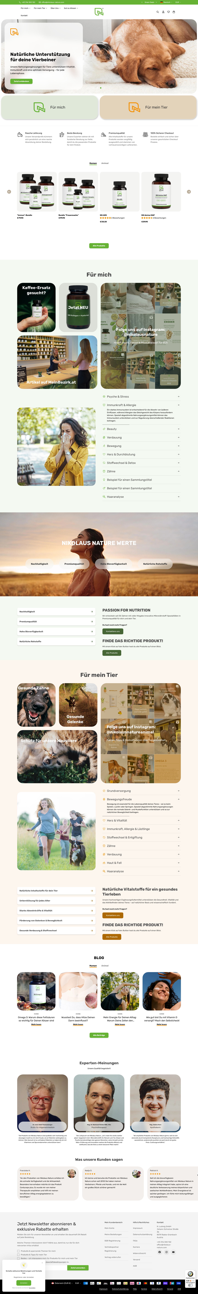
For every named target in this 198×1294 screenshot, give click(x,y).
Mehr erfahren (20, 81)
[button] (173, 12)
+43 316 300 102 (164, 1239)
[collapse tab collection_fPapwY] (178, 396)
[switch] (190, 1285)
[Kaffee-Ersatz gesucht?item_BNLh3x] (36, 307)
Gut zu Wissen (70, 8)
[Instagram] (166, 1249)
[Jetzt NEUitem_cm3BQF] (78, 307)
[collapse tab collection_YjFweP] (178, 790)
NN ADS (103, 215)
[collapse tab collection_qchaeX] (178, 834)
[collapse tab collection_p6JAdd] (178, 471)
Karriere (136, 1244)
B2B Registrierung (112, 1238)
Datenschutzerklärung (142, 1231)
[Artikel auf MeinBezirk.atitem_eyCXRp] (57, 362)
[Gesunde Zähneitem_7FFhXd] (36, 705)
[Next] (189, 192)
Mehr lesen (36, 1022)
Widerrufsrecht (139, 1250)
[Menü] (194, 1271)
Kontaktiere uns (113, 631)
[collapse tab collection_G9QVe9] (178, 446)
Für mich (24, 8)
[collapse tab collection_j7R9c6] (178, 454)
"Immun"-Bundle (24, 215)
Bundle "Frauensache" (69, 215)
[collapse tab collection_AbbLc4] (178, 463)
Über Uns (55, 8)
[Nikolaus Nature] (99, 12)
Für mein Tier (39, 8)
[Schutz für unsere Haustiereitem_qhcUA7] (57, 756)
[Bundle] (78, 192)
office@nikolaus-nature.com (164, 1243)
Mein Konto (109, 1225)
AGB (135, 1263)
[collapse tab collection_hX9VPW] (178, 437)
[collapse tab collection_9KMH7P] (178, 860)
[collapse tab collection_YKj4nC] (178, 851)
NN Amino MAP (148, 215)
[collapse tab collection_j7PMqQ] (178, 496)
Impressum (138, 1225)
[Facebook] (159, 1249)
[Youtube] (173, 1249)
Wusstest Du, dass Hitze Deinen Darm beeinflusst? (78, 1016)
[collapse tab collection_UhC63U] (178, 826)
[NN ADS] (120, 192)
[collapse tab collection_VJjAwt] (178, 868)
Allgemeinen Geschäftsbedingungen (50, 1259)
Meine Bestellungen (113, 1231)
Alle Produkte (112, 653)
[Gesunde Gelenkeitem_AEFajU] (78, 705)
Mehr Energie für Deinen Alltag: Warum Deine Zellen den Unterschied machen (119, 1016)
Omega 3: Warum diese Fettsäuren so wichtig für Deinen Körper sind (36, 1016)
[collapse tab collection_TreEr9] (178, 843)
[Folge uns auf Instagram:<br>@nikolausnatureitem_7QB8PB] (141, 336)
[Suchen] (158, 11)
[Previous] (9, 192)
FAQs (135, 1238)
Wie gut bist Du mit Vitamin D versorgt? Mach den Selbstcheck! (161, 1016)
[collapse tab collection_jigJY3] (178, 413)
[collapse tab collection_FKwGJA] (178, 807)
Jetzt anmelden (78, 1265)
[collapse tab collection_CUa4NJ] (178, 799)
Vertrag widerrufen (113, 1254)
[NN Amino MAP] (161, 192)
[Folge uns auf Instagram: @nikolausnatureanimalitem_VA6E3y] (141, 733)
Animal (105, 163)
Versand (136, 1257)
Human (93, 163)
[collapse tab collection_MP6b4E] (178, 405)
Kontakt (24, 15)
